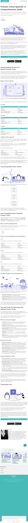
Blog (23, 479)
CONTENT (3, 20)
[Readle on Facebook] (14, 478)
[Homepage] (4, 1)
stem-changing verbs (11, 218)
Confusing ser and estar (5, 367)
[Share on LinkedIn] (16, 522)
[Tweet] (11, 522)
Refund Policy (16, 479)
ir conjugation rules (16, 143)
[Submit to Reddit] (14, 522)
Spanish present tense (10, 53)
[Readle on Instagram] (13, 478)
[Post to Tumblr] (13, 522)
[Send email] (17, 522)
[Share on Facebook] (10, 522)
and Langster (23, 342)
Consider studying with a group (11, 331)
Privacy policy (11, 479)
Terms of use (6, 479)
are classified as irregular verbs (7, 140)
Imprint (20, 479)
